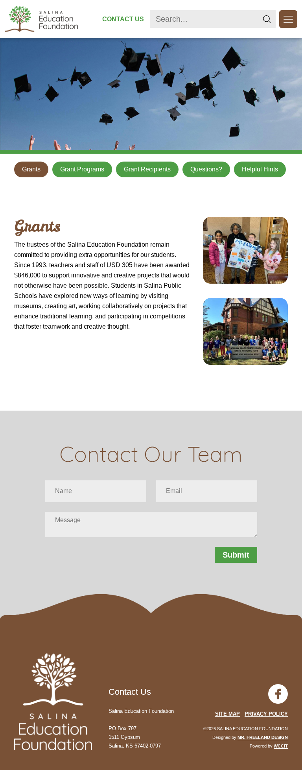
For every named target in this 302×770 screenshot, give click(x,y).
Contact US (123, 19)
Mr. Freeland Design (263, 737)
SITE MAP (227, 714)
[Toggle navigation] (288, 19)
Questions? (206, 169)
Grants (31, 169)
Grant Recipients (147, 169)
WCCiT (281, 746)
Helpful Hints (260, 169)
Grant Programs (82, 169)
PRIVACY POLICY (266, 714)
